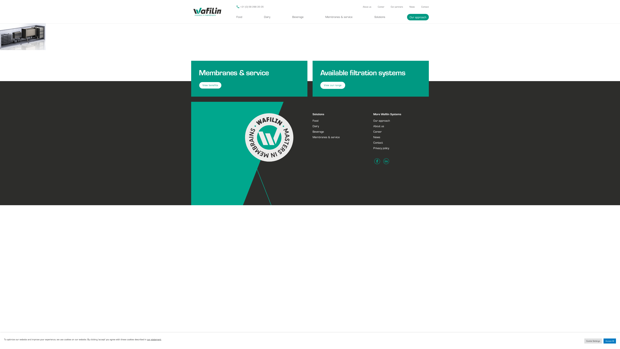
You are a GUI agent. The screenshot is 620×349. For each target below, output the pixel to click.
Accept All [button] (609, 341)
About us (367, 6)
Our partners (397, 6)
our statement (154, 339)
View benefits (210, 85)
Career (381, 6)
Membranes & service (338, 17)
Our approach (418, 17)
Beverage (298, 17)
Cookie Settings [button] (593, 341)
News (412, 6)
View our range (333, 85)
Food (239, 17)
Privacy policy (381, 148)
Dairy (267, 17)
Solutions (379, 17)
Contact (425, 6)
